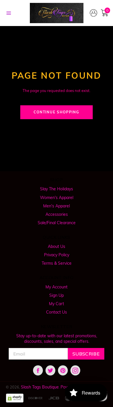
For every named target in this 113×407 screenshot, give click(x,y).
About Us (56, 246)
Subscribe (86, 354)
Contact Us (56, 312)
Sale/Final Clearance (57, 222)
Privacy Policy (56, 254)
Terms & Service (57, 263)
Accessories (56, 214)
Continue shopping (56, 112)
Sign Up (56, 295)
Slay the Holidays (56, 188)
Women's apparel (56, 197)
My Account (56, 287)
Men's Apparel (56, 206)
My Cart (56, 303)
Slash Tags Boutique (40, 387)
